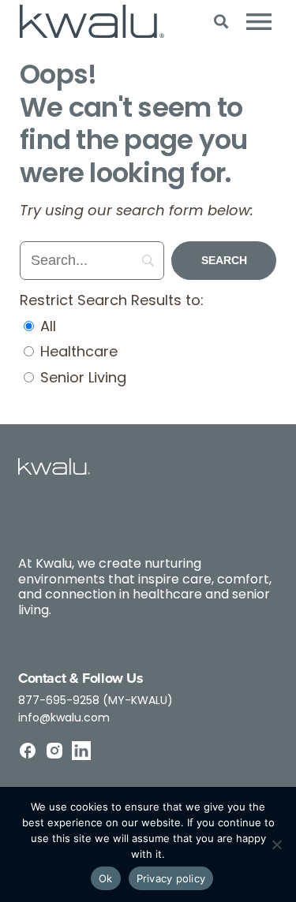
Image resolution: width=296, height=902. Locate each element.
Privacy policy (171, 878)
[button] (220, 21)
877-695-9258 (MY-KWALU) (95, 701)
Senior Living (81, 379)
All (46, 328)
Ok (106, 878)
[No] (276, 844)
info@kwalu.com (64, 719)
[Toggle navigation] (259, 21)
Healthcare (77, 353)
